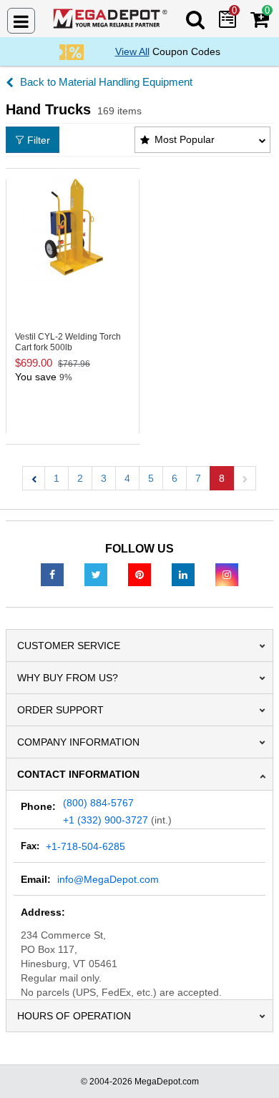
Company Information (78, 742)
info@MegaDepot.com (108, 879)
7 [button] (198, 478)
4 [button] (127, 478)
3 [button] (104, 478)
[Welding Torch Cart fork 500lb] (72, 228)
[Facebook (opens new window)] (52, 574)
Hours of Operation (74, 1016)
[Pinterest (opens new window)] (139, 574)
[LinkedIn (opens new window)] (183, 574)
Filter (38, 140)
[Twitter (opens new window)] (95, 574)
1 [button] (56, 478)
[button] (33, 478)
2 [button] (80, 478)
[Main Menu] (21, 21)
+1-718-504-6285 (85, 846)
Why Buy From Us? (67, 677)
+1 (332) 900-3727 (105, 820)
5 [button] (151, 478)
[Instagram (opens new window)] (226, 574)
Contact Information (78, 774)
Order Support (60, 710)
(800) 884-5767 (98, 802)
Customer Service (68, 645)
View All (132, 51)
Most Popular (185, 139)
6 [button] (174, 478)
